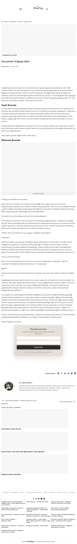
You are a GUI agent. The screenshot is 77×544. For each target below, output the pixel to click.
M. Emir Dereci (14, 66)
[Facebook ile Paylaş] (61, 373)
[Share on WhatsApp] (58, 373)
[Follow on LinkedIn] (41, 499)
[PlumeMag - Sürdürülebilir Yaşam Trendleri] (38, 7)
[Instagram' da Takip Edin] (36, 499)
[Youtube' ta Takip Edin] (44, 499)
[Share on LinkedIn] (75, 373)
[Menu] (20, 9)
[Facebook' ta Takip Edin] (33, 499)
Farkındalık (12, 21)
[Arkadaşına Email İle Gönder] (68, 373)
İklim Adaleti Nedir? (66, 402)
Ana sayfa (4, 21)
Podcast (14, 55)
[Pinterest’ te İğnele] (71, 373)
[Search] (47, 9)
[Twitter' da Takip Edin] (38, 499)
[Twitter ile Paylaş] (65, 373)
